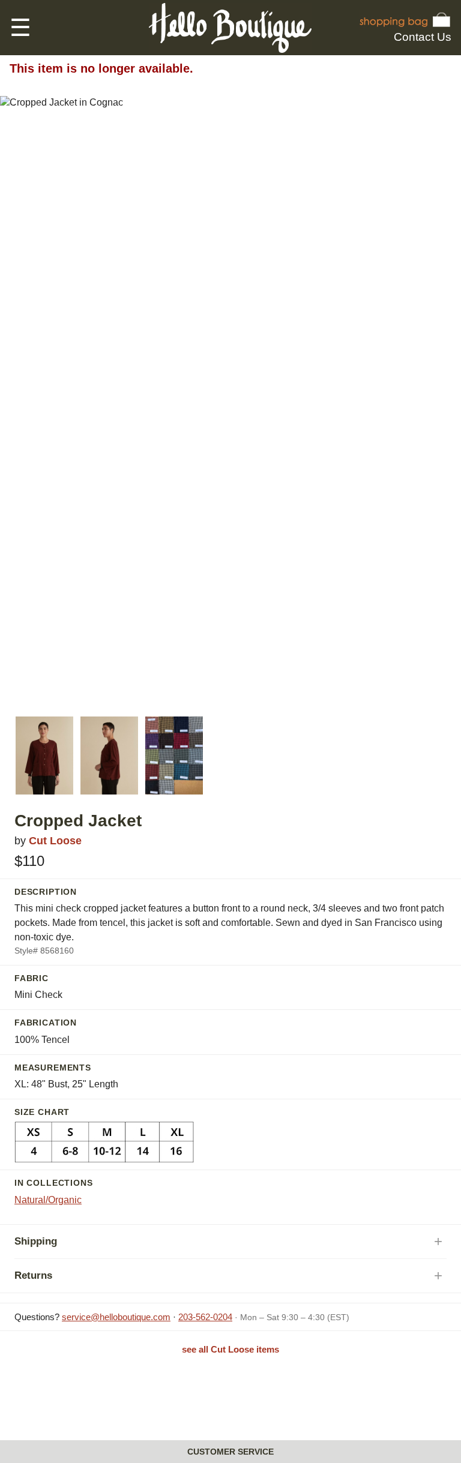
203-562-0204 (205, 1317)
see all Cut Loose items (230, 1349)
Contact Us (422, 37)
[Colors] (174, 755)
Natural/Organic (48, 1200)
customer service (230, 1451)
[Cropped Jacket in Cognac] (44, 755)
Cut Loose (55, 841)
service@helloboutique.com (116, 1317)
